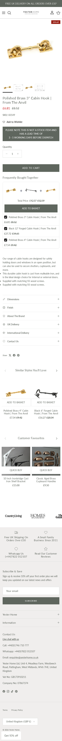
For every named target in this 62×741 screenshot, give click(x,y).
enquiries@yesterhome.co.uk (23, 657)
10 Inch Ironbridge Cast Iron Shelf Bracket (15, 480)
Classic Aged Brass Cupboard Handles (46, 480)
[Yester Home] (31, 13)
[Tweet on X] (10, 355)
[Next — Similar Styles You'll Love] (56, 370)
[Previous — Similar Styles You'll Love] (5, 370)
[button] (12, 122)
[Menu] (3, 12)
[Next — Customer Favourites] (56, 438)
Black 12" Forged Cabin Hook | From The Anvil (32, 228)
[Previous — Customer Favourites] (5, 438)
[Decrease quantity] (6, 153)
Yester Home (14, 730)
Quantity (7, 146)
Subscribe (31, 601)
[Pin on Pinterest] (18, 355)
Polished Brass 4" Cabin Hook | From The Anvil (32, 240)
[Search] (11, 12)
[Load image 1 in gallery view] (31, 50)
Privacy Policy (17, 710)
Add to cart (31, 168)
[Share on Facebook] (14, 355)
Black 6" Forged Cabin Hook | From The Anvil (46, 412)
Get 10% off (11, 735)
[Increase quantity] (19, 153)
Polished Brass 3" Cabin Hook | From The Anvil (32, 217)
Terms (5, 710)
